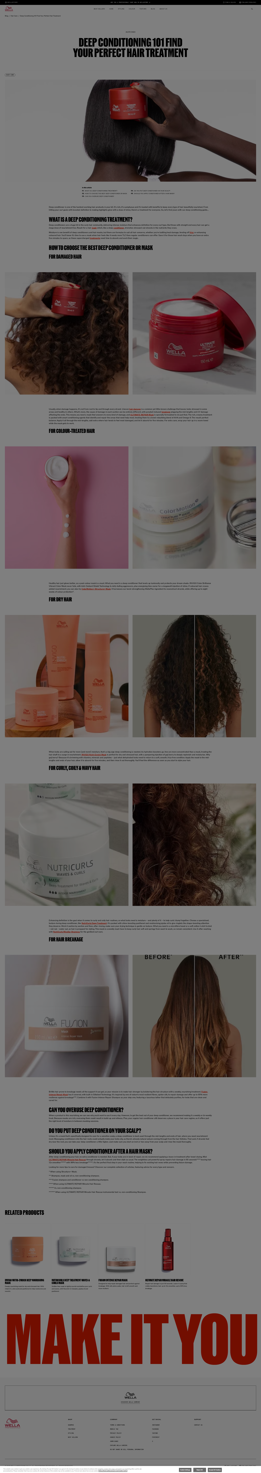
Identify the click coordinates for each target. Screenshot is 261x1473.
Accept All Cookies (215, 1470)
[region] (130, 1469)
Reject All (200, 1470)
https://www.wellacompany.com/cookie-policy (113, 1471)
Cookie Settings (185, 1470)
